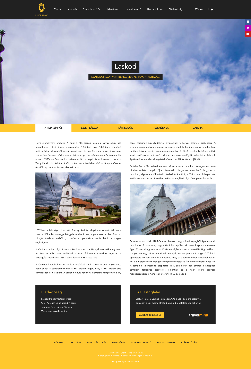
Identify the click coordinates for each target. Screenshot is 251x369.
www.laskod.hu (60, 311)
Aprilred (135, 362)
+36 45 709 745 (63, 307)
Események (162, 128)
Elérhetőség (176, 9)
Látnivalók (125, 128)
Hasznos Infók (155, 9)
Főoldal (58, 9)
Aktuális (72, 9)
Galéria (197, 128)
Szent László (89, 128)
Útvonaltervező (132, 9)
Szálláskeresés (149, 315)
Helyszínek (112, 9)
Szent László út (91, 9)
